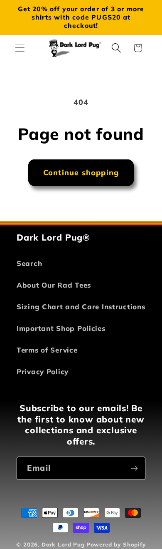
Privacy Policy (43, 371)
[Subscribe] (134, 468)
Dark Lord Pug (63, 544)
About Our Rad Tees (54, 285)
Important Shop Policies (61, 328)
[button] (20, 48)
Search (29, 263)
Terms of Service (47, 349)
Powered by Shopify (116, 544)
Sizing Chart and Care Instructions (81, 306)
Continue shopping (81, 172)
